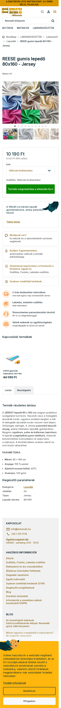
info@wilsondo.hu (21, 529)
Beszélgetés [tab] (24, 390)
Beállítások (29, 691)
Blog (8, 592)
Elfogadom (29, 701)
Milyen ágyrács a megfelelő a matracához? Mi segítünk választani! (29, 634)
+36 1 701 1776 (19, 534)
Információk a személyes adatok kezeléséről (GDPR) (24, 601)
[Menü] (55, 12)
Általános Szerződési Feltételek (23, 570)
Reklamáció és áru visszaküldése (24, 566)
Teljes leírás (13, 221)
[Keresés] (42, 12)
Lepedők (28, 487)
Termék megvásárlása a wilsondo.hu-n (30, 189)
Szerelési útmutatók (17, 596)
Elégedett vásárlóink (17, 575)
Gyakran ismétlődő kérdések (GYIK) (25, 583)
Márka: (7, 73)
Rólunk (10, 558)
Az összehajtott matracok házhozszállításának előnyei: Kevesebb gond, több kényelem (28, 623)
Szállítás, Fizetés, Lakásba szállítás (25, 562)
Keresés (52, 20)
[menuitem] (7, 28)
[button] (15, 126)
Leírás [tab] (8, 390)
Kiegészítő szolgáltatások (20, 587)
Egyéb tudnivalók (15, 579)
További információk (14, 683)
